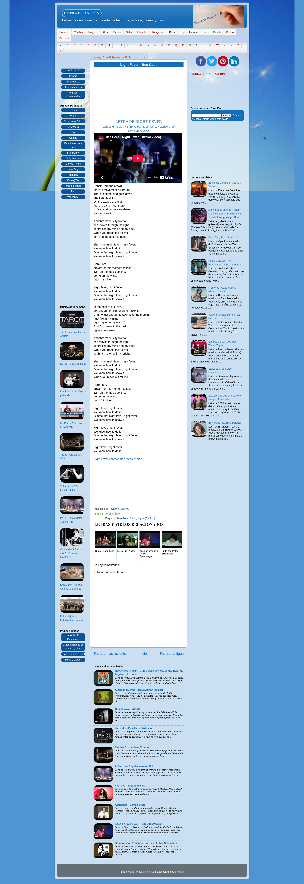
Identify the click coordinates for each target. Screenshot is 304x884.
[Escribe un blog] (109, 513)
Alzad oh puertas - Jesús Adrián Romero (139, 690)
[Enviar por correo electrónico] (106, 513)
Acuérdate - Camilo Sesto (130, 804)
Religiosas (158, 32)
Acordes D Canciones (73, 637)
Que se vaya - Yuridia (127, 709)
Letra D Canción (81, 13)
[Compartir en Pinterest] (118, 513)
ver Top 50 (73, 197)
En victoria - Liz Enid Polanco (224, 422)
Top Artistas (73, 81)
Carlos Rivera (73, 163)
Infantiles (142, 32)
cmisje (146, 871)
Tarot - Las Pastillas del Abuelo (133, 728)
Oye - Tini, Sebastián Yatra (223, 237)
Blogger (179, 871)
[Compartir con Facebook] (115, 513)
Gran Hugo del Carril (73, 654)
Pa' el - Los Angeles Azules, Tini (134, 766)
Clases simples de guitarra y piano (73, 646)
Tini (73, 132)
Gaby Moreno (73, 158)
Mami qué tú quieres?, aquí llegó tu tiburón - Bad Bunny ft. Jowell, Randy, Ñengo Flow (225, 213)
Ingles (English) (146, 518)
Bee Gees (122, 518)
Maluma (73, 174)
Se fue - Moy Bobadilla (73, 363)
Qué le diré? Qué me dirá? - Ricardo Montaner (71, 553)
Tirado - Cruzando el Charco (132, 747)
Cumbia (78, 32)
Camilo (73, 137)
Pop (182, 32)
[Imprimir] (99, 514)
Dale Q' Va (73, 180)
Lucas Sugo (73, 169)
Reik (73, 191)
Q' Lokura (73, 126)
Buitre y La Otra (73, 659)
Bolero (230, 32)
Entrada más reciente (109, 654)
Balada (217, 32)
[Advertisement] (139, 93)
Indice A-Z (73, 70)
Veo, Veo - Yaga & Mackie (130, 785)
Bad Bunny (73, 152)
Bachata (64, 38)
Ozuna (73, 110)
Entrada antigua (171, 654)
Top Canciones (73, 87)
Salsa (129, 32)
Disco (133, 518)
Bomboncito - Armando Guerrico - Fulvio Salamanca (146, 843)
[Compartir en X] (112, 513)
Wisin (73, 115)
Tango (91, 32)
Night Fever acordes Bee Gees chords (118, 459)
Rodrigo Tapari (73, 186)
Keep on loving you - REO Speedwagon (138, 824)
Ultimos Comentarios (73, 94)
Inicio (143, 654)
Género (73, 76)
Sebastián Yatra (73, 121)
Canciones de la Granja (73, 145)
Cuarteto (64, 32)
